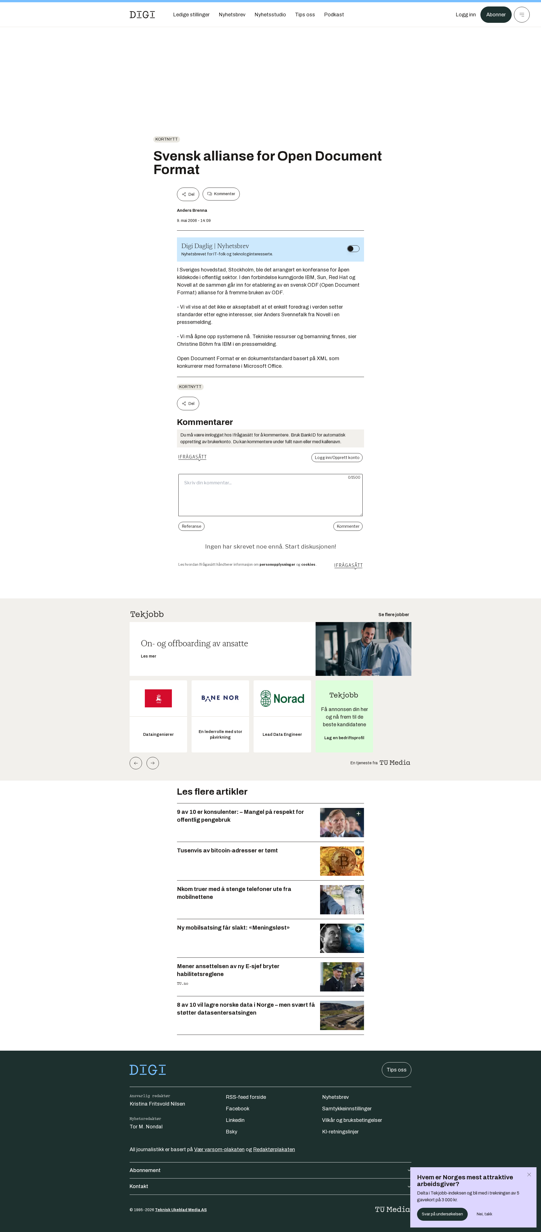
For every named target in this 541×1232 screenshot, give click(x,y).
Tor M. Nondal (146, 1126)
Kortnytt (167, 139)
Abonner (496, 14)
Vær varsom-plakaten (219, 1149)
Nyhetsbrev (335, 1097)
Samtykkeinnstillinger (347, 1108)
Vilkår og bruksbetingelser (352, 1120)
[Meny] (522, 15)
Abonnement (145, 1170)
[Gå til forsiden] (142, 14)
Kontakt (139, 1186)
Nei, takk (484, 1214)
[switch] (353, 248)
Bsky (231, 1132)
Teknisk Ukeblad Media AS (181, 1210)
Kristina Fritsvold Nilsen (157, 1104)
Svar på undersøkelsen (442, 1214)
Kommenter (224, 194)
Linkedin (235, 1120)
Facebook (237, 1108)
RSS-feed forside (246, 1097)
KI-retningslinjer (340, 1132)
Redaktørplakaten (274, 1149)
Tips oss (397, 1070)
